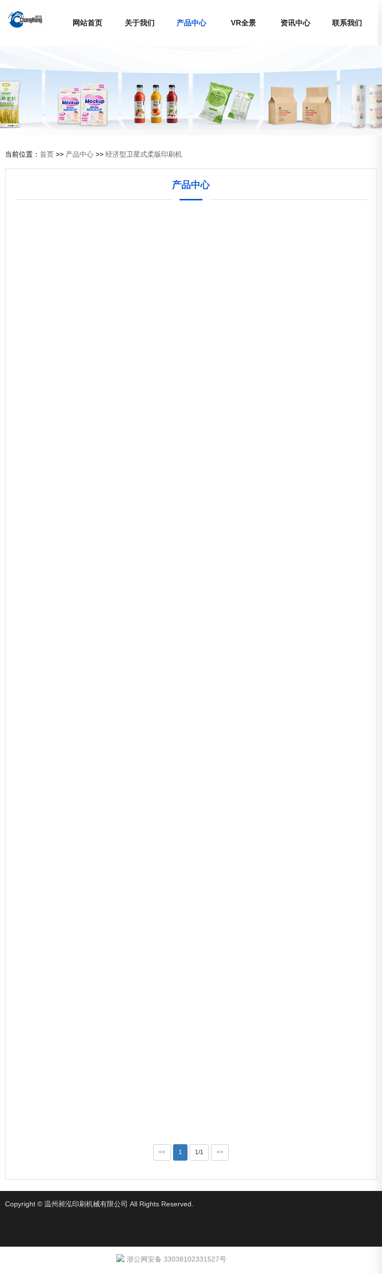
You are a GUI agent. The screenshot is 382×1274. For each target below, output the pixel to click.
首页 (47, 154)
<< (162, 1152)
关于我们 (140, 22)
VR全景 (243, 22)
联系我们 (347, 22)
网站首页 (87, 22)
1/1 (199, 1152)
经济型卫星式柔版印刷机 (143, 154)
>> (219, 1152)
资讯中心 (295, 22)
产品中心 (191, 22)
